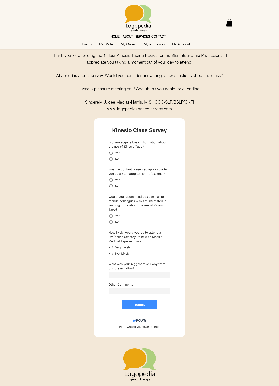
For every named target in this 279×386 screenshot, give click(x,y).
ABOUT (128, 36)
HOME (115, 36)
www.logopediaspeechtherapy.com (139, 108)
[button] (229, 23)
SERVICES (142, 36)
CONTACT (158, 36)
